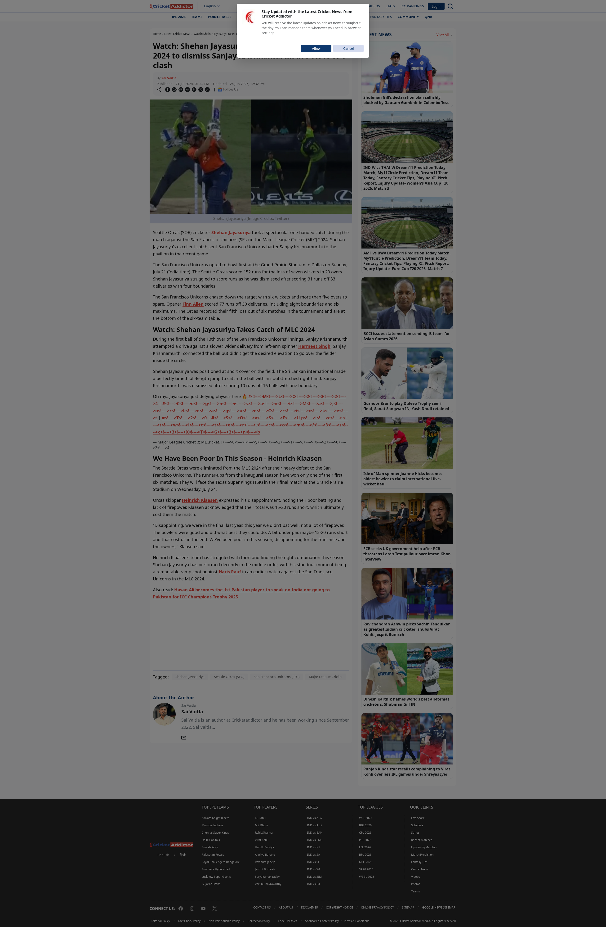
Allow (316, 48)
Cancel (348, 48)
